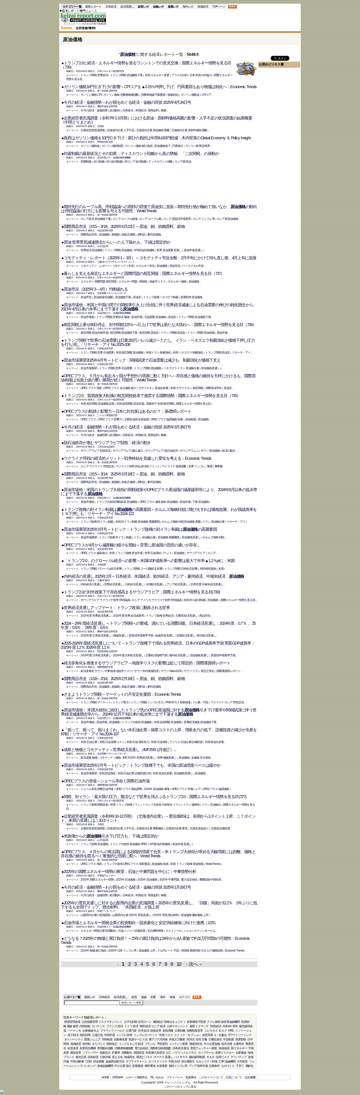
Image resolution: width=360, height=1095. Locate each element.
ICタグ (223, 1030)
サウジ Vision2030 (171, 671)
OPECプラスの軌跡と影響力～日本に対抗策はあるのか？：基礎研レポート (127, 411)
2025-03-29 (81, 431)
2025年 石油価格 (125, 879)
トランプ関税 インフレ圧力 (147, 702)
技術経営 (93, 1057)
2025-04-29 (81, 71)
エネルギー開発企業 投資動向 (98, 930)
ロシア (211, 553)
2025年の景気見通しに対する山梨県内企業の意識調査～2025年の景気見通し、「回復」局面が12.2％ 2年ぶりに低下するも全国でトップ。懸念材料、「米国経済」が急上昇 (159, 905)
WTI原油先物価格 (144, 250)
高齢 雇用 (72, 1026)
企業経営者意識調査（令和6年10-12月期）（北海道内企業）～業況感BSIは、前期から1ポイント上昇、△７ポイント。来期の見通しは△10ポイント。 (158, 818)
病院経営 (138, 1052)
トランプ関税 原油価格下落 (126, 75)
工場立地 (97, 1035)
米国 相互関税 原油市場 (130, 403)
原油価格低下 (162, 146)
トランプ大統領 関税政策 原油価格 (116, 502)
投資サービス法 (138, 1039)
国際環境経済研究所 (107, 785)
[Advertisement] (204, 20)
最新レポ (89, 997)
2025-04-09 (81, 364)
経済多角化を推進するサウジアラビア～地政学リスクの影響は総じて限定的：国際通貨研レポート (147, 663)
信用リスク (222, 1057)
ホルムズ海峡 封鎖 (213, 537)
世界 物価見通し (166, 757)
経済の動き (228, 450)
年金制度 (228, 1039)
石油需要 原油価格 (155, 317)
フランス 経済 (114, 1026)
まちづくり (98, 1044)
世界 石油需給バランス (158, 553)
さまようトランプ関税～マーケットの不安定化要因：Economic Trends (122, 694)
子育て (240, 1066)
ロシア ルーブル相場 (125, 219)
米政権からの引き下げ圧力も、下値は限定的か (111, 836)
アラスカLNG (179, 75)
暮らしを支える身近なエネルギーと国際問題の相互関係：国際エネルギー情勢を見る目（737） (144, 273)
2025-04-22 (81, 246)
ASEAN (227, 1026)
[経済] (85, 24)
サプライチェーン (136, 1061)
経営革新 (207, 1035)
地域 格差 (224, 1048)
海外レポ (187, 6)
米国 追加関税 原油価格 (167, 722)
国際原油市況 (213, 388)
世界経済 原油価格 (91, 250)
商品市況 (204, 615)
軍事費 (219, 466)
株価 (163, 110)
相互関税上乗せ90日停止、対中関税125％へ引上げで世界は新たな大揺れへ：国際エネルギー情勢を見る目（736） (160, 324)
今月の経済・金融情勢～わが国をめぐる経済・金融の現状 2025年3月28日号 (127, 427)
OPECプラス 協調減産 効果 (167, 419)
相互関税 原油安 (148, 332)
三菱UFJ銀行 (103, 580)
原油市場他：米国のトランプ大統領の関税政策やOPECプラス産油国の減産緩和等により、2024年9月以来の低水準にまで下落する (159, 491)
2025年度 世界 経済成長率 (128, 615)
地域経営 (75, 1044)
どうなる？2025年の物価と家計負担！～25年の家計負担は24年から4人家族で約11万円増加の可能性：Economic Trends (155, 940)
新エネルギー (239, 1048)
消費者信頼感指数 (160, 1048)
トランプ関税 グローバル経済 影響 (101, 568)
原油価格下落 (123, 297)
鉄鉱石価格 (128, 234)
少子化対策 (130, 1022)
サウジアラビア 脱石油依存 (161, 450)
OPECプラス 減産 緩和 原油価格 (158, 502)
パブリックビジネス (184, 1052)
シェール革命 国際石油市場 (97, 789)
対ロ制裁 (99, 161)
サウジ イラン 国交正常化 (199, 671)
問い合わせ (157, 1077)
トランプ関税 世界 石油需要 (97, 352)
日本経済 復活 (180, 1048)
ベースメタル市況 (193, 266)
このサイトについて (211, 1077)
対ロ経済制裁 (114, 161)
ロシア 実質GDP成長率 (177, 219)
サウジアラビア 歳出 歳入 (128, 450)
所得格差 (107, 1039)
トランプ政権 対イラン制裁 (97, 521)
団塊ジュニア (92, 1039)
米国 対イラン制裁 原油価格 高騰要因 (137, 521)
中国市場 (109, 1035)
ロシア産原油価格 (227, 219)
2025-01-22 (81, 946)
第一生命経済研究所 (107, 90)
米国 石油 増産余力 (137, 742)
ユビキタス (211, 1030)
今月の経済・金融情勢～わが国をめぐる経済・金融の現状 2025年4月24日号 (127, 102)
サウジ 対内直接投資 (146, 671)
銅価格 (116, 234)
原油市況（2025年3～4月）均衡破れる (96, 289)
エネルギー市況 (145, 266)
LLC (168, 1052)
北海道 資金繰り (199, 828)
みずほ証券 (102, 246)
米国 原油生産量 (214, 742)
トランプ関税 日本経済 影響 (180, 568)
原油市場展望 (89, 368)
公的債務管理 (90, 1022)
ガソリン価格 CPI (91, 94)
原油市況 (174, 266)
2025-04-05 (81, 399)
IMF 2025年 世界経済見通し (139, 757)
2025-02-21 (81, 651)
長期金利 (153, 110)
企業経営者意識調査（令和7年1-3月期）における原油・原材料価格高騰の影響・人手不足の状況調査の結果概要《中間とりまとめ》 (156, 120)
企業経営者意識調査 (93, 130)
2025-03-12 (81, 549)
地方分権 (226, 1044)
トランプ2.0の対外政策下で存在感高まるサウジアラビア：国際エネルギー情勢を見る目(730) (142, 592)
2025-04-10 (81, 348)
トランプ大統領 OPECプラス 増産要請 (126, 864)
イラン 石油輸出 (211, 804)
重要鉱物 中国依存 (210, 879)
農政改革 (75, 1052)
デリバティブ (239, 1057)
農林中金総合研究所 (107, 106)
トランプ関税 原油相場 (201, 332)
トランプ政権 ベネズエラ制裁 (160, 297)
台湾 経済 (143, 1030)
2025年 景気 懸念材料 (166, 915)
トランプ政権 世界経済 (159, 615)
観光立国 (81, 1057)
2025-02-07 (81, 785)
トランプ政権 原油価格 (94, 844)
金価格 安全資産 (200, 757)
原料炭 (141, 234)
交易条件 (214, 1066)
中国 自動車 (77, 1061)
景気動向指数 (105, 1048)
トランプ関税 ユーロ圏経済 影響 (143, 568)
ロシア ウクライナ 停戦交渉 (97, 466)
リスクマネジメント (110, 1022)
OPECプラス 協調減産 (216, 789)
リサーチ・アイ (241, 352)
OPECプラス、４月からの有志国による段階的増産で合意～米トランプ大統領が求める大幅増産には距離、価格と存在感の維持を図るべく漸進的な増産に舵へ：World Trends (158, 853)
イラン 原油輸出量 (213, 521)
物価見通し (120, 635)
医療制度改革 (195, 1030)
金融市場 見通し (164, 635)
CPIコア (206, 94)
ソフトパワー (90, 1052)
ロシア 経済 (158, 1026)
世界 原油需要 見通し (168, 250)
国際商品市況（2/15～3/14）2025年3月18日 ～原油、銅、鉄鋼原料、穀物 (124, 474)
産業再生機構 (88, 1048)
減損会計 (158, 1022)
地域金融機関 (105, 1066)
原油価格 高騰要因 (168, 537)
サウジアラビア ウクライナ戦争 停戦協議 (105, 600)
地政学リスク (157, 281)
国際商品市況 (89, 234)
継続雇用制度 (197, 1057)
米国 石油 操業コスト (111, 742)
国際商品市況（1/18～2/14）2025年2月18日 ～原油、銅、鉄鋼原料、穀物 (124, 678)
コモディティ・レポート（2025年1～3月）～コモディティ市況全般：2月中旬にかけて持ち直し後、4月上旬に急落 (160, 258)
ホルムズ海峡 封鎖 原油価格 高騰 (181, 521)
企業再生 (238, 1044)
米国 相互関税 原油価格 (130, 352)
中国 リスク (166, 1035)
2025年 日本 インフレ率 (122, 950)
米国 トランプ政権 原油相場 (186, 864)
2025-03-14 (81, 517)
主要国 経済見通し (186, 615)
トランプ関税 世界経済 (94, 75)
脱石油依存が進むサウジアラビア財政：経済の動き (107, 442)
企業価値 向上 (90, 1030)
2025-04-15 (81, 313)
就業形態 (240, 1039)
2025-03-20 (81, 462)
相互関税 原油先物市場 (94, 332)
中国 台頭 (174, 1061)
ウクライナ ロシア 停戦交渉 (227, 702)
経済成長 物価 (89, 757)
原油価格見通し (210, 368)
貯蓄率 (116, 1052)
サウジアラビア (196, 553)
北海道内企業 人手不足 (120, 130)
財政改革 (155, 1030)
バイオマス (181, 1057)
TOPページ (219, 6)
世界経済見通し (113, 584)
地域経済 (202, 6)
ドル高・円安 (200, 702)
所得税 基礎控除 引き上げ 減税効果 (202, 950)
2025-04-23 (81, 214)
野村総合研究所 (105, 142)
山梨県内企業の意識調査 (95, 915)
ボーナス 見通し (163, 1057)
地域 (172, 997)
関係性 (143, 281)
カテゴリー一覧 (72, 6)
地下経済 (73, 1035)
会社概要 (250, 1077)
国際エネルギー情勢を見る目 (193, 403)
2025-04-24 (81, 142)
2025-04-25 (81, 106)
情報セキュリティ (174, 1022)
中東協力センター (106, 875)
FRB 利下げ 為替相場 (178, 702)
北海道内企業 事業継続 (149, 828)
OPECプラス (88, 419)
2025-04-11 (81, 328)
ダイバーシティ (73, 1039)
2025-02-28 (81, 596)
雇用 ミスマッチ (199, 1026)
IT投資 (202, 1022)
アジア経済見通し (177, 584)
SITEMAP (117, 1077)
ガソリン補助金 (190, 94)
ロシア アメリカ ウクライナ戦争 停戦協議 (156, 600)
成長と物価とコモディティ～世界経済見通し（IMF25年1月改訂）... (120, 749)
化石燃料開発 (155, 930)
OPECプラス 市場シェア (186, 789)
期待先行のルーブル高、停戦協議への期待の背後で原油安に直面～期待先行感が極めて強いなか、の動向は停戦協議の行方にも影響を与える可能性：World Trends (159, 208)
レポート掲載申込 (136, 1077)
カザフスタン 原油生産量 (153, 388)
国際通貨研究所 (105, 667)
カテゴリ (184, 997)
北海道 (100, 126)
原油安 (137, 297)
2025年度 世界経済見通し (96, 615)
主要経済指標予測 (156, 655)
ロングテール (206, 1052)
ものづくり (228, 1066)
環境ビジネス (144, 1057)
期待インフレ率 (178, 1066)
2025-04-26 (81, 90)
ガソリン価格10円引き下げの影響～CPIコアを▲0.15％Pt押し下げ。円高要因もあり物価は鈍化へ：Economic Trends (160, 86)
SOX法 (190, 1039)
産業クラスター (224, 1052)
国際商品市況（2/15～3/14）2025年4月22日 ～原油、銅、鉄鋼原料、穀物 (124, 226)
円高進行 (177, 146)
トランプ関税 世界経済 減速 (112, 317)
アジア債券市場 (198, 1066)
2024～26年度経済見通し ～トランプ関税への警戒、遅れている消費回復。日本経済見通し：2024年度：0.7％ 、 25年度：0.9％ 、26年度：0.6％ (158, 625)
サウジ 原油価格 (210, 450)
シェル (188, 930)
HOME (105, 1077)
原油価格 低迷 (160, 864)
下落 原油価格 (200, 502)
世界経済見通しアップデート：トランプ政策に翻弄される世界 (117, 607)
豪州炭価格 (154, 234)
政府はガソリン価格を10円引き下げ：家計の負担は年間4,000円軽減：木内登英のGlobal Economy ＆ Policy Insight (157, 138)
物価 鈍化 (173, 94)
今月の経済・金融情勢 (94, 110)
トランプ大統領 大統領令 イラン (162, 804)
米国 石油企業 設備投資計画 (134, 773)
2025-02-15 (81, 738)
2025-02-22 (81, 631)
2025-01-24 (81, 926)
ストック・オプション (187, 1035)
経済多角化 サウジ (91, 671)
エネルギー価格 (177, 281)
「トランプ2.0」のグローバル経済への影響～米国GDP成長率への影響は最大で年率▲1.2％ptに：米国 (149, 560)
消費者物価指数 (124, 1048)
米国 (221, 568)
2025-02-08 (81, 769)
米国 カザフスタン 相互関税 (186, 388)
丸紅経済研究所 (105, 230)
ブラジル (150, 1044)
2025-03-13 (81, 533)
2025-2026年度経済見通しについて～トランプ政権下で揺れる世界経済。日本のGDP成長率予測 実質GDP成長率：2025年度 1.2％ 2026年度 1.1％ (158, 645)
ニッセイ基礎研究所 (107, 415)
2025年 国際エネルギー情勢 (97, 879)
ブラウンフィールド (112, 1030)
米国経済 (140, 110)
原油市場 (136, 317)
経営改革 (73, 1048)
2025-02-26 (81, 611)
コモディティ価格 (110, 757)
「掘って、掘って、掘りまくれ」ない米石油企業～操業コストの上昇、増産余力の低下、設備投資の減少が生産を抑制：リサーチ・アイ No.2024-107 (159, 732)
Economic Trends (234, 950)
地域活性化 (196, 1044)
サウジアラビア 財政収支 (95, 450)
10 (179, 964)
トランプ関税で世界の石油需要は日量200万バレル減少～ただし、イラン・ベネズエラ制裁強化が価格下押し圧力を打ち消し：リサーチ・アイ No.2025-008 (158, 342)
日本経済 (111, 6)
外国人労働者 (177, 1039)
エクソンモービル (204, 930)
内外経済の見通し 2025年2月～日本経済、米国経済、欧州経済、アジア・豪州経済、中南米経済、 (154, 576)
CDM (88, 1061)
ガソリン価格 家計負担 (138, 146)
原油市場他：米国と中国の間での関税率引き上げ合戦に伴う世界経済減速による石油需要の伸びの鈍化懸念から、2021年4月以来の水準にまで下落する (159, 307)
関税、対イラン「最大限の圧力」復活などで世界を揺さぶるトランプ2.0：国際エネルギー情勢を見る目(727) (155, 796)
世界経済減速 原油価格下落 (200, 722)
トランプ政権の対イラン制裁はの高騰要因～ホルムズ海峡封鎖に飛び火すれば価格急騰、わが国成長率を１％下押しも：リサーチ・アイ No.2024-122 (159, 511)
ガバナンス (98, 1026)
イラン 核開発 (191, 804)
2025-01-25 (81, 911)
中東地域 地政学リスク (118, 671)
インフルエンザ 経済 (131, 1044)
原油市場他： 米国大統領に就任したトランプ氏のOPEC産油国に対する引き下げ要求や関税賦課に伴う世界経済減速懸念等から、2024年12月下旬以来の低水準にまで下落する (158, 712)
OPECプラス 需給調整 (128, 789)
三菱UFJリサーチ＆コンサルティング (115, 261)
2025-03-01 (81, 580)
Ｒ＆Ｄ (210, 1057)
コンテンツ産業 (178, 1044)
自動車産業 (120, 1039)
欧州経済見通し (206, 635)
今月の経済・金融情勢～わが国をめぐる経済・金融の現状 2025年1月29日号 (127, 887)
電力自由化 (141, 1048)
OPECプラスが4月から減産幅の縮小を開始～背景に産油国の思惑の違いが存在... (131, 545)
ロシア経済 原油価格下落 (95, 219)
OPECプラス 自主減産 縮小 (120, 388)
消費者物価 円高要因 (153, 94)
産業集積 (137, 1066)
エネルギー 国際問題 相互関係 (98, 281)
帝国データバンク (106, 911)
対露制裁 (86, 161)
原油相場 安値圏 (103, 297)
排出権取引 (188, 1061)
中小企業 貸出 (122, 1066)
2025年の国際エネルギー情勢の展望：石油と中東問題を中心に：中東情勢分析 (130, 871)
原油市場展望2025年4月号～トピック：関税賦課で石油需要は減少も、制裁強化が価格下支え (142, 360)
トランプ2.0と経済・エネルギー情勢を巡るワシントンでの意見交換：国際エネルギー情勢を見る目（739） (146, 65)
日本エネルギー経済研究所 (110, 71)
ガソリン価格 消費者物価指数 (121, 94)
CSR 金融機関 (227, 1061)
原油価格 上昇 (147, 950)
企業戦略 (180, 1030)
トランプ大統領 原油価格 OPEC (129, 844)
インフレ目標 (124, 1035)
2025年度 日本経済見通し (96, 635)
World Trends (212, 864)
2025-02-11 (81, 753)
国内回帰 (85, 1035)
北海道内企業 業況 (176, 828)
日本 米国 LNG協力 (201, 75)
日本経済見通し (134, 584)
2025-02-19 (81, 682)
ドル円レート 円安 (168, 950)
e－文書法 (221, 1035)
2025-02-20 (81, 667)
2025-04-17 (81, 293)
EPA (235, 1026)
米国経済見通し (155, 584)
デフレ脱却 (213, 1022)
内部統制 (84, 1026)
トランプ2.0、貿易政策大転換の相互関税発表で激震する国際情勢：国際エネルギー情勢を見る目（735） (152, 395)
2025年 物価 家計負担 (93, 950)
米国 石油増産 (159, 742)
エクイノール (174, 930)
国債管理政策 (72, 1022)
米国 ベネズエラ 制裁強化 (188, 352)
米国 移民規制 (208, 568)
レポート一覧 (72, 997)
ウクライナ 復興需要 (174, 466)
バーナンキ (74, 1030)
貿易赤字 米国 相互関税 (160, 403)
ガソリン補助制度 (112, 146)
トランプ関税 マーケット (95, 702)
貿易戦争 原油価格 (191, 297)
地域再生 (129, 1057)
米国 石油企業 (89, 742)
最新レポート (93, 6)
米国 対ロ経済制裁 (194, 600)
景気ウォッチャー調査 (203, 1048)
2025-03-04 (81, 564)
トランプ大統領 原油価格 (137, 722)
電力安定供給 (189, 879)
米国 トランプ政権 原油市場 (125, 553)
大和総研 (101, 564)
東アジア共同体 (158, 1039)
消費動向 (126, 1052)
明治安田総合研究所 (107, 651)
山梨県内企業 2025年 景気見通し (131, 915)
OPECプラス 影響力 (110, 419)
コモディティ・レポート (95, 266)
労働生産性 (215, 1039)
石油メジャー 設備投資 (131, 930)
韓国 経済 (215, 1026)
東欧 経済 (145, 1026)
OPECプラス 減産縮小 (94, 553)
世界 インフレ (196, 466)
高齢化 (249, 1066)
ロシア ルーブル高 (150, 219)
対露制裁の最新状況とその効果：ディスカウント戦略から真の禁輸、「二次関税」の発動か (141, 153)
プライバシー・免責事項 (181, 1077)
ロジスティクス (157, 1061)
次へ (193, 964)
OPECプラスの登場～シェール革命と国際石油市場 (106, 781)
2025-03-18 (81, 497)
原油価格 (127, 54)
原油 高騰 (98, 1061)
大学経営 (242, 1061)
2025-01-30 (81, 875)
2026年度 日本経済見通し (128, 655)
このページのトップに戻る (180, 1086)
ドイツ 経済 (131, 1026)
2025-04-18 (81, 261)
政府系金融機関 (230, 1022)
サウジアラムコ (189, 450)
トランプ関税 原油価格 (118, 250)
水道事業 (161, 1066)
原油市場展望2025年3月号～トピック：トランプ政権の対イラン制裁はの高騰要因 (140, 529)
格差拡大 (105, 1052)
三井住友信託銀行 (106, 446)
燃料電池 (149, 1066)
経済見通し (127, 6)
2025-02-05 (81, 840)
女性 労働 (201, 1039)
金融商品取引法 (115, 1061)
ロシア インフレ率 (204, 219)
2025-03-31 (81, 415)
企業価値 (241, 1052)
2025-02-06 (81, 824)
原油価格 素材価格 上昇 (194, 915)
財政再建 (168, 1030)
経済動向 (114, 110)
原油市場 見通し (193, 250)
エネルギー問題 (128, 281)
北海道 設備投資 (220, 828)
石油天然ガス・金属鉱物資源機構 (114, 157)
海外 (162, 997)
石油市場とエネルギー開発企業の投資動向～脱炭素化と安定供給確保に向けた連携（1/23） (141, 922)
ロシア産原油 (183, 161)
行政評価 (105, 1057)
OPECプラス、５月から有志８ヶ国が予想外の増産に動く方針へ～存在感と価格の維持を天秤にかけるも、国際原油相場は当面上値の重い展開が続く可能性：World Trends (158, 378)
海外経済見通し (178, 655)
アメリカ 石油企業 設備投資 (186, 742)
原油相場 (190, 419)
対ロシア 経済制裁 (135, 161)
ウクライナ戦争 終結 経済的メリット (138, 466)
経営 (134, 997)
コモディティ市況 (122, 266)
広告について (234, 1077)
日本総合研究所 (105, 348)
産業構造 (192, 1022)
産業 (153, 997)
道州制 (86, 1044)
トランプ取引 (121, 702)
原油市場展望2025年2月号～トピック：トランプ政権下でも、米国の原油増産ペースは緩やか (142, 765)
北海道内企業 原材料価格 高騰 (189, 130)
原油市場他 (87, 317)
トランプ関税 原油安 (173, 332)
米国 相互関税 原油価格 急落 (97, 403)
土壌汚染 (131, 1030)
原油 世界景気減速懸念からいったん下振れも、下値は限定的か (117, 242)
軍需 (209, 466)
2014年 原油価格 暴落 (156, 789)
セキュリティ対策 (206, 1061)
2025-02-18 (81, 698)
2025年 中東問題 (169, 879)
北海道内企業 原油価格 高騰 (152, 130)
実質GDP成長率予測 (141, 635)
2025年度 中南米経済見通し (206, 584)
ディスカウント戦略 (160, 161)
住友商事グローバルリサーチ (111, 293)
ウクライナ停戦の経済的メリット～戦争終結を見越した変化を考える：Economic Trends (137, 458)
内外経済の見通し (91, 584)
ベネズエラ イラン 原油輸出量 (181, 368)
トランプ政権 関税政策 (94, 804)
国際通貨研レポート (228, 671)
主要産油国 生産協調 (136, 419)
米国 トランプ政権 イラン (125, 804)
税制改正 (112, 1044)
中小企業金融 (212, 1044)
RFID (231, 1030)
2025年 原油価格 (147, 879)
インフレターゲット (145, 1035)
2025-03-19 (81, 478)
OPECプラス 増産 (91, 388)
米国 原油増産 (107, 773)
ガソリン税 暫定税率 (197, 146)
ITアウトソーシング (239, 1035)
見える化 (117, 1057)
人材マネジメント (177, 1026)
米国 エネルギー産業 (157, 75)
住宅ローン (144, 1022)
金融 (143, 997)
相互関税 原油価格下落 (123, 332)
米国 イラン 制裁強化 (158, 352)
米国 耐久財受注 (155, 1052)
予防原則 (162, 1044)
